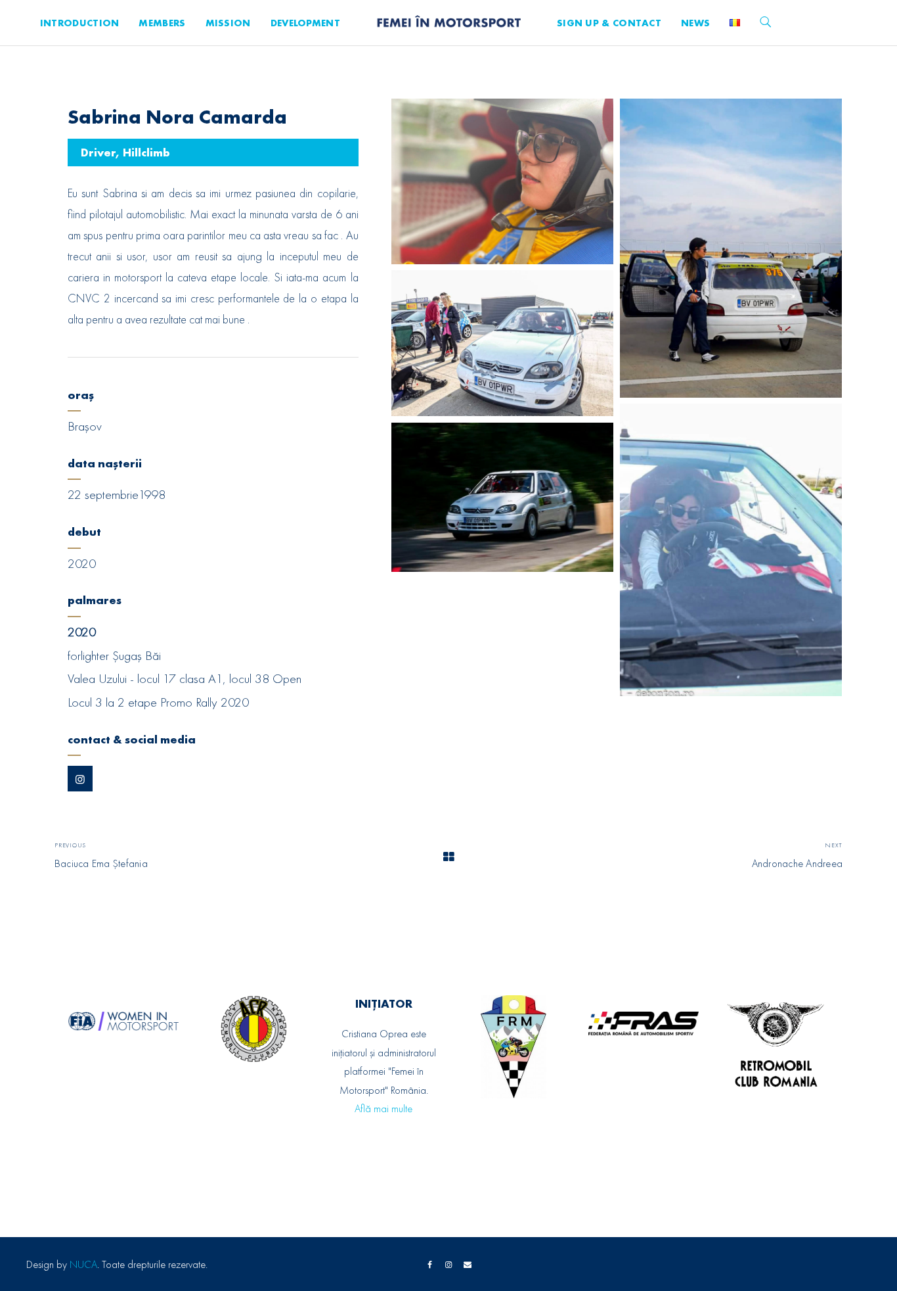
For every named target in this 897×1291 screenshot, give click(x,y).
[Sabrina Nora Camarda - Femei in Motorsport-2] (731, 248)
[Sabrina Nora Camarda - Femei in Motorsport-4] (731, 549)
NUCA (83, 1264)
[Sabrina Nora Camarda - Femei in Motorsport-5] (502, 497)
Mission (228, 23)
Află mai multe (383, 1108)
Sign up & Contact (609, 23)
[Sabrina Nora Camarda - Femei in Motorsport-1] (502, 181)
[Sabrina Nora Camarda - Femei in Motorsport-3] (502, 343)
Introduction (80, 23)
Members (162, 23)
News (695, 23)
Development (305, 23)
